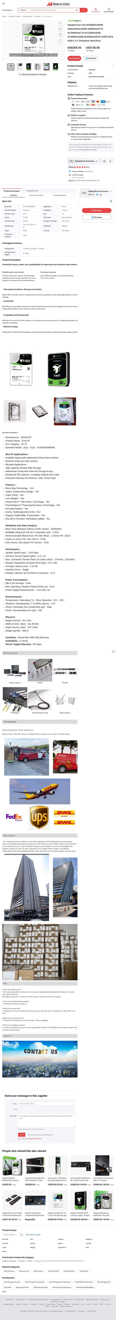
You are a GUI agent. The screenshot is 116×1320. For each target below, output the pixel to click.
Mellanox (89, 1239)
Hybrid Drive (84, 1271)
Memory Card (24, 1271)
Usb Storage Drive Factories (34, 1282)
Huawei (60, 1239)
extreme (5, 1243)
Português (33, 1304)
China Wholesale (56, 1299)
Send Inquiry (74, 58)
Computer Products (14, 16)
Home (4, 16)
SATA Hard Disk (53, 1271)
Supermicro (62, 1247)
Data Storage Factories (12, 1282)
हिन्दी (101, 1304)
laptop (60, 1243)
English (18, 1304)
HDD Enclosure (9, 1271)
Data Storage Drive (103, 1282)
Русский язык (51, 1304)
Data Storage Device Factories (59, 1282)
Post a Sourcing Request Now (30, 1139)
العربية (83, 1304)
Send (21, 1135)
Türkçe (47, 1306)
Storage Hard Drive (22, 1287)
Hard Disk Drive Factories (84, 1282)
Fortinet (88, 1243)
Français (41, 1304)
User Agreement (71, 1311)
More (4, 1291)
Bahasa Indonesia (65, 1306)
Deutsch (66, 1304)
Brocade (5, 1239)
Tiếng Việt (54, 1306)
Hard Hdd (7, 1287)
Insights (62, 1301)
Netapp (32, 1247)
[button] (70, 195)
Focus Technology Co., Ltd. (43, 1311)
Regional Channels (91, 1299)
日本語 (96, 1304)
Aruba (4, 1247)
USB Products (38, 1271)
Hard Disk (38, 16)
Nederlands (75, 1304)
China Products (20, 1299)
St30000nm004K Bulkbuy (85, 1287)
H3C (31, 1239)
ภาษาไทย (108, 1304)
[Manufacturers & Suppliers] (58, 4)
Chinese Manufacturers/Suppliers (38, 1299)
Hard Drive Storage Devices (61, 1287)
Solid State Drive (69, 1271)
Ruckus (32, 1243)
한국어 (89, 1304)
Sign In (71, 180)
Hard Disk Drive (47, 16)
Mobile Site (54, 1301)
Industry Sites (79, 1299)
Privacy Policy (91, 1311)
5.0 (90, 194)
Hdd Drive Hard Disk (41, 1287)
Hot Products (9, 1299)
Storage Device (27, 16)
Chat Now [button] (92, 58)
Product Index (104, 1299)
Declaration (81, 1311)
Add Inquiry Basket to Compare (34, 74)
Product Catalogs (34, 1235)
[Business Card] (111, 201)
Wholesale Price (68, 1299)
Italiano (59, 1304)
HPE (87, 1247)
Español (25, 1304)
